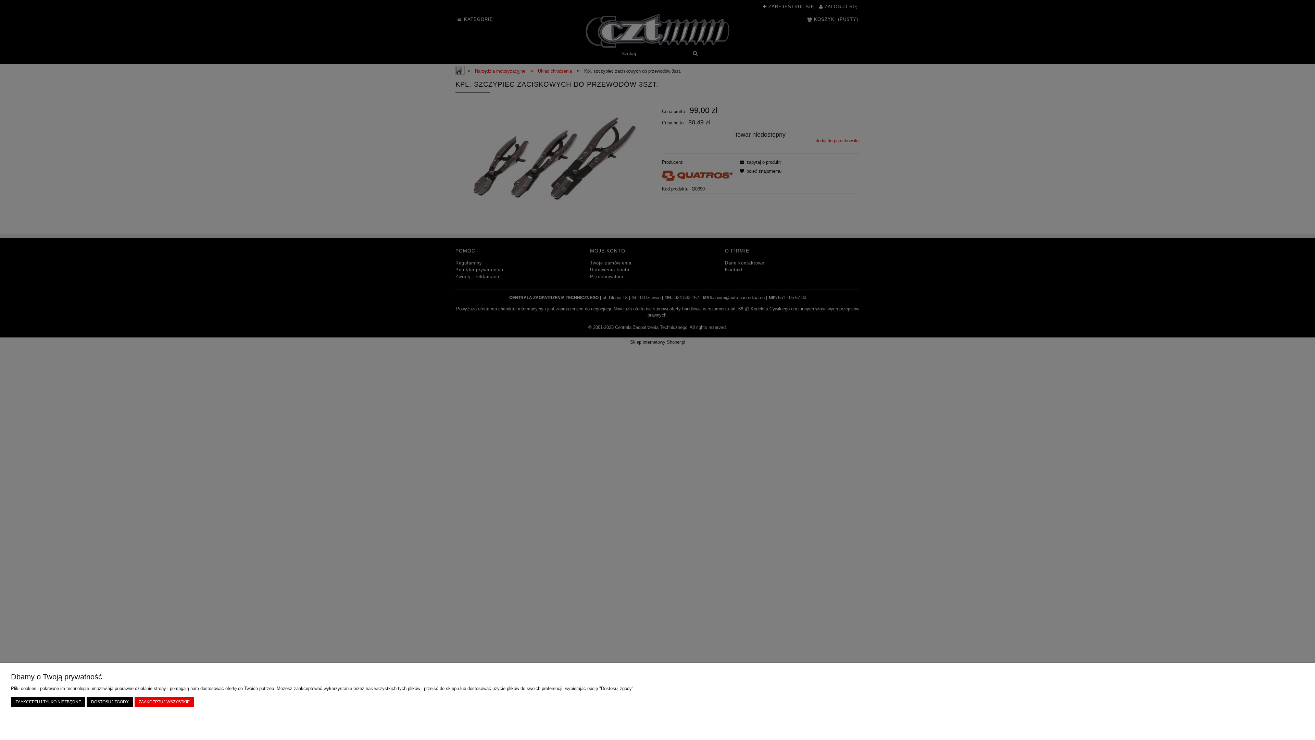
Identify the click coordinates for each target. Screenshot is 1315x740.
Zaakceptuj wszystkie (164, 702)
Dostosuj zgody (110, 702)
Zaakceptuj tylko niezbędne (48, 702)
